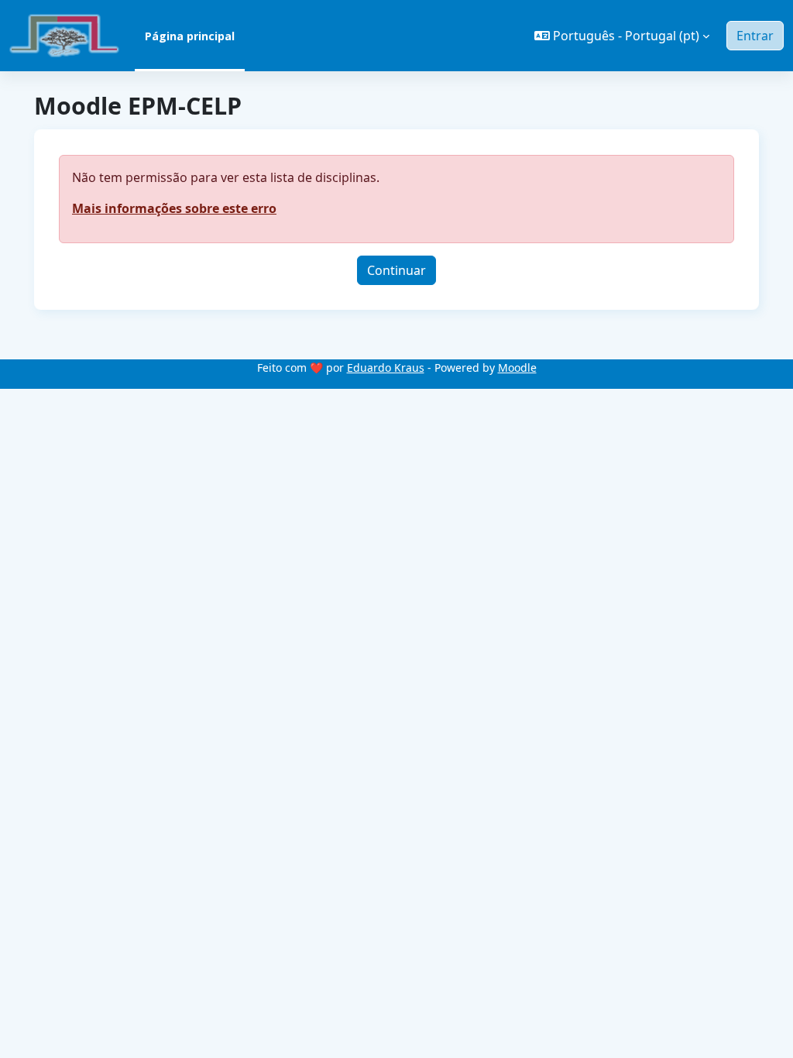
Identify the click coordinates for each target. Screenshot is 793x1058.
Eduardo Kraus (385, 367)
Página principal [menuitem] (190, 36)
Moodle (517, 367)
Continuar (396, 270)
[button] (621, 35)
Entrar (755, 35)
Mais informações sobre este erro (174, 208)
